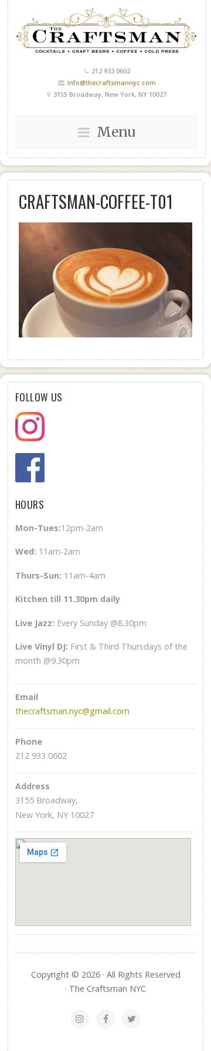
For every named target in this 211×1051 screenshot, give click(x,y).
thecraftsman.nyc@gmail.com (72, 711)
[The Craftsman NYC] (106, 32)
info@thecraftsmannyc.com (111, 82)
